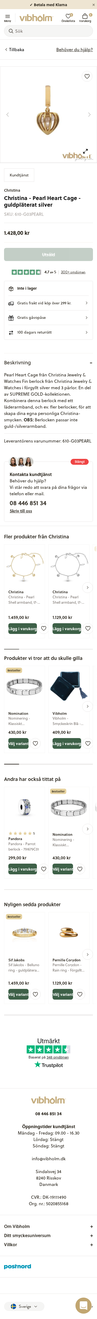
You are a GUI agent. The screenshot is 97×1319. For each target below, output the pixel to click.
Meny (7, 20)
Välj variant (18, 743)
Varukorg (85, 17)
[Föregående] (7, 114)
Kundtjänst (19, 175)
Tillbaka (16, 49)
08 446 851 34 (28, 502)
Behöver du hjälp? (74, 49)
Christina (12, 190)
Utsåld (48, 254)
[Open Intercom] (83, 1306)
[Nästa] (89, 114)
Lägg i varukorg (22, 628)
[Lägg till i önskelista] (87, 76)
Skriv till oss (21, 511)
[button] (48, 303)
